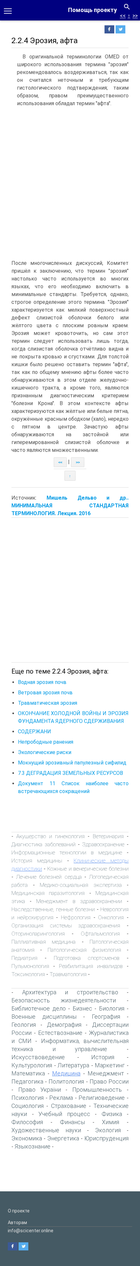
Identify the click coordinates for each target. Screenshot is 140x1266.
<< (123, 16)
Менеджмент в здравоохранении (79, 901)
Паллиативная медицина (43, 941)
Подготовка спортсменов (87, 958)
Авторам (17, 1222)
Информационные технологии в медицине (66, 852)
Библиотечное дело (38, 1008)
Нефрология (76, 917)
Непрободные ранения (45, 742)
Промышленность (97, 1089)
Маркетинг (110, 1065)
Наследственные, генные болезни (53, 909)
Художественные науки (46, 1130)
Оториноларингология (38, 933)
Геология (23, 1024)
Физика (112, 1114)
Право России (109, 1081)
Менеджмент (106, 1073)
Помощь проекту (92, 9)
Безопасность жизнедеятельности (63, 1000)
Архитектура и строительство (70, 992)
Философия (27, 1122)
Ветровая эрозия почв (45, 692)
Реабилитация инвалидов (91, 966)
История (102, 1057)
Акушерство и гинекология (50, 836)
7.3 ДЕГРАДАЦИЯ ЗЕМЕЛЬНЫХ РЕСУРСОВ (70, 773)
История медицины (36, 860)
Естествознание (60, 1032)
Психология (27, 1097)
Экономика (26, 1138)
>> (135, 16)
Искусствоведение (38, 1057)
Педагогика (27, 1081)
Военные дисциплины (44, 1016)
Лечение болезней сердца (48, 877)
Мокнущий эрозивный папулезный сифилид (72, 763)
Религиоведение (101, 1097)
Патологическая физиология (84, 950)
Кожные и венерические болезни (88, 868)
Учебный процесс (64, 1114)
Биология (111, 1008)
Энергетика (63, 1138)
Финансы (72, 1122)
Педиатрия (24, 958)
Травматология (68, 974)
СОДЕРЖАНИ (34, 731)
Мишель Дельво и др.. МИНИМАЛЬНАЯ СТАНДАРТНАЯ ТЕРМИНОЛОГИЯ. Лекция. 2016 (70, 505)
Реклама (61, 1097)
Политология (66, 1081)
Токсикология (28, 974)
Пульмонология (30, 966)
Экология (108, 1130)
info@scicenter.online (30, 1230)
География (106, 1016)
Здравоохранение (103, 844)
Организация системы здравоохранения (65, 925)
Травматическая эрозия (47, 703)
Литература (73, 1065)
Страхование (68, 1105)
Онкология (111, 917)
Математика (28, 1073)
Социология (27, 1105)
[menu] (8, 10)
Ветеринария (108, 836)
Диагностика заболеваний (43, 844)
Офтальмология (100, 933)
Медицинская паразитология (48, 893)
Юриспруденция (106, 1138)
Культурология (31, 1065)
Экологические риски (44, 752)
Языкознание (32, 1146)
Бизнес (82, 1008)
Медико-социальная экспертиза (81, 885)
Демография (64, 1024)
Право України (39, 1089)
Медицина (66, 1073)
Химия (110, 1122)
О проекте (19, 1210)
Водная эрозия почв (42, 682)
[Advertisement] (70, 183)
